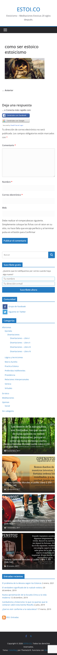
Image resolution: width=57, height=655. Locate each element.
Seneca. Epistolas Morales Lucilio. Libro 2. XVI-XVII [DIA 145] (27, 445)
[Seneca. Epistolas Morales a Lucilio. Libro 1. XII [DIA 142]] (28, 551)
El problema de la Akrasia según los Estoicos (21, 583)
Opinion (5, 402)
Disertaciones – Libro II (20, 342)
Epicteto (8, 331)
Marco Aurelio (11, 362)
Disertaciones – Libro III (20, 347)
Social (7, 406)
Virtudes (8, 388)
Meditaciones (8, 398)
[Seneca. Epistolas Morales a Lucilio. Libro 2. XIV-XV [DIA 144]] (28, 474)
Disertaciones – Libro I (20, 338)
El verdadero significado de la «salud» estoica (22, 587)
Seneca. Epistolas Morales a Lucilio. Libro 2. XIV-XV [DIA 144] (28, 484)
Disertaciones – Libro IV (20, 351)
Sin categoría (8, 411)
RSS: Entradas (12, 617)
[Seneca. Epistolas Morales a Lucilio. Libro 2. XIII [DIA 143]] (28, 512)
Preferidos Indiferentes (15, 370)
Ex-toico (5, 393)
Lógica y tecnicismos (14, 357)
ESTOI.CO (28, 9)
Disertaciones (13, 334)
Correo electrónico (12, 194)
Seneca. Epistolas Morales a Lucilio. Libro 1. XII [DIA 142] (27, 561)
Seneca (8, 384)
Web (4, 207)
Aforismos (6, 327)
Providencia (10, 375)
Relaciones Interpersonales (17, 379)
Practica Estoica (12, 366)
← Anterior (7, 90)
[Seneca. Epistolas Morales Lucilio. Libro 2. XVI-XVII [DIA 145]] (28, 435)
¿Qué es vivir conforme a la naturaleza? (19, 609)
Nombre (7, 181)
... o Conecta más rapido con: (16, 110)
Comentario (9, 145)
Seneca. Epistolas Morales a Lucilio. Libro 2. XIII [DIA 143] (27, 522)
